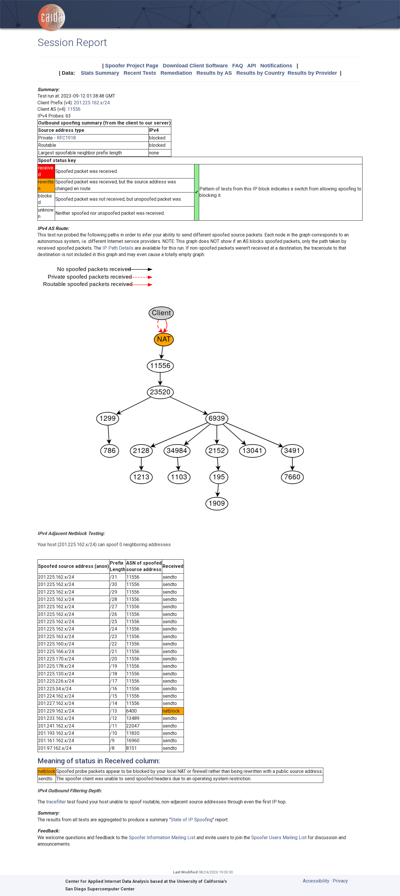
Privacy (340, 881)
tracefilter (56, 802)
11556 (74, 109)
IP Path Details (118, 248)
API (251, 66)
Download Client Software (195, 66)
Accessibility (316, 881)
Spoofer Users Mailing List (279, 837)
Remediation (176, 73)
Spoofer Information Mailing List (162, 837)
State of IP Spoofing (192, 819)
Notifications (276, 66)
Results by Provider (312, 73)
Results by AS (214, 73)
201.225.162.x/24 (92, 102)
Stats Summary (100, 73)
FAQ (237, 66)
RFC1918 (66, 138)
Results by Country (260, 73)
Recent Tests (140, 73)
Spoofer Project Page (131, 66)
